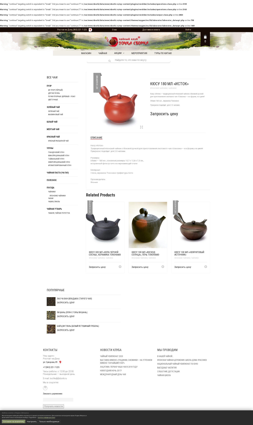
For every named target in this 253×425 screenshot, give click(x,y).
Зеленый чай (53, 111)
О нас (114, 29)
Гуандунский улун (56, 152)
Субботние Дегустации (168, 371)
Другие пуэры (54, 93)
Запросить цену (164, 113)
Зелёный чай (53, 107)
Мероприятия (139, 53)
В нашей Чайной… (165, 356)
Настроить (32, 421)
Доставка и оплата (151, 29)
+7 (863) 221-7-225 (51, 367)
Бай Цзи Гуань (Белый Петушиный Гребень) (78, 326)
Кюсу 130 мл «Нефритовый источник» (189, 253)
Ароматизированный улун (59, 165)
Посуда (50, 187)
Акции (118, 53)
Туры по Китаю (163, 53)
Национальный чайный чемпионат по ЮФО (177, 364)
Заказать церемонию (52, 393)
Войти (188, 29)
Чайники (172, 88)
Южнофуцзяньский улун (58, 156)
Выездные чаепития (167, 368)
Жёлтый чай (53, 129)
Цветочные (53, 100)
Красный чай (53, 137)
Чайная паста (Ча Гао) (58, 173)
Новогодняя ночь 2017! (111, 370)
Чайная (102, 53)
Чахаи (50, 198)
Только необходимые (49, 421)
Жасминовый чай (55, 114)
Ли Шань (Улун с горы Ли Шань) (72, 312)
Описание (96, 137)
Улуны (50, 148)
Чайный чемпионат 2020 (111, 356)
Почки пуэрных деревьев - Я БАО (61, 96)
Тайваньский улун (56, 159)
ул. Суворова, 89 (50, 362)
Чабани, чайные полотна (59, 213)
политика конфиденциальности (46, 417)
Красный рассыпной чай (58, 141)
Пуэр (49, 86)
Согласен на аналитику (13, 421)
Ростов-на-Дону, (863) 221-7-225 (72, 29)
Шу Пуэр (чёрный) (55, 90)
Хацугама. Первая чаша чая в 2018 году (118, 367)
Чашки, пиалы (54, 202)
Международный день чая (113, 374)
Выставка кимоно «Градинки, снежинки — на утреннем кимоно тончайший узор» (126, 361)
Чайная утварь (54, 209)
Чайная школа (164, 375)
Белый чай (52, 122)
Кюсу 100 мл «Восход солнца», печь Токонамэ (145, 253)
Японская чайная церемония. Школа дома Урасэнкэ (182, 360)
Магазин (86, 53)
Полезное (52, 180)
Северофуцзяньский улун (59, 162)
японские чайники (158, 88)
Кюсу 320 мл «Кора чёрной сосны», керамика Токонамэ (105, 253)
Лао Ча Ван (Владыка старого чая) (74, 298)
